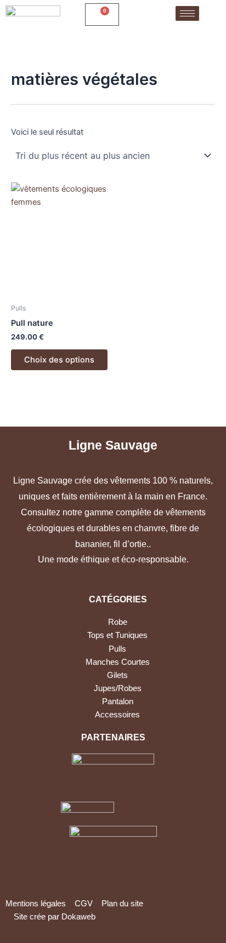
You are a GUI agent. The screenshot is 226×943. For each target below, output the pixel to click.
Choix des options (59, 360)
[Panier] (102, 14)
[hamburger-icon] (187, 13)
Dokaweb (78, 916)
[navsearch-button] (137, 14)
